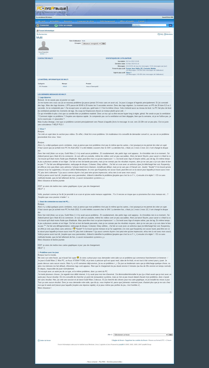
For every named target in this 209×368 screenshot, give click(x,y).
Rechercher (43, 34)
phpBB (121, 344)
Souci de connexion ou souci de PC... (54, 202)
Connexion (44, 25)
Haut (170, 292)
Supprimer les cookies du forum (136, 340)
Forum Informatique (46, 30)
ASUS (65, 86)
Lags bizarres (45, 97)
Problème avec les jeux (49, 252)
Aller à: (110, 334)
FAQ (161, 34)
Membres (169, 34)
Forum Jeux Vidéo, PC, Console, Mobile (141, 68)
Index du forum (45, 340)
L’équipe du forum (118, 340)
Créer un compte (65, 25)
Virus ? (128, 72)
